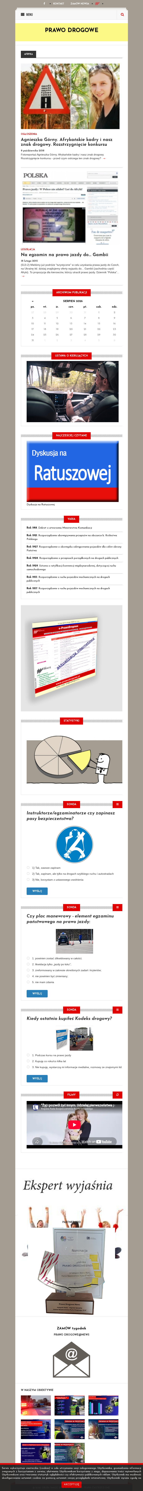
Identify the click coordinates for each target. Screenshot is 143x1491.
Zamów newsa (80, 4)
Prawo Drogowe (71, 30)
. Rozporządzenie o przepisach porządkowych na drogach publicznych (72, 558)
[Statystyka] (74, 759)
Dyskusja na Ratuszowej (41, 504)
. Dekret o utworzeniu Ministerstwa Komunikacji (59, 528)
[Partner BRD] (71, 1271)
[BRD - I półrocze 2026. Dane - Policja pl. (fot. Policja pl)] (36, 1405)
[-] (70, 1405)
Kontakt (58, 4)
